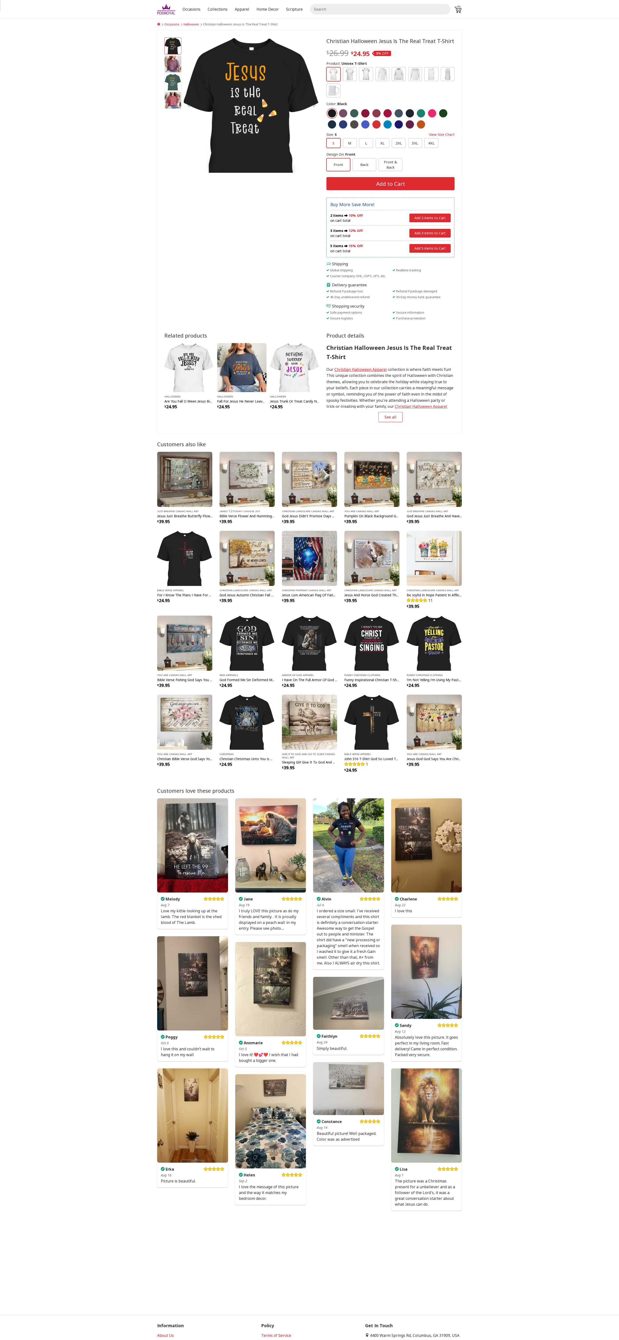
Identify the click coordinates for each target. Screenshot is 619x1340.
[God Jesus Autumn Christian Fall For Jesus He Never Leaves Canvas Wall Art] (247, 558)
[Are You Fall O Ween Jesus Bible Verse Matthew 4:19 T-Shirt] (189, 367)
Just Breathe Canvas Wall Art (178, 511)
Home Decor (268, 9)
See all (390, 417)
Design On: (340, 154)
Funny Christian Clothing (362, 675)
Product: (346, 63)
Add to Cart (390, 183)
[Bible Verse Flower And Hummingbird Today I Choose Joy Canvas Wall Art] (247, 479)
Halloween (191, 24)
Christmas (227, 754)
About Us (165, 1335)
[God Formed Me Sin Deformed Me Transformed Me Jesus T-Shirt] (247, 642)
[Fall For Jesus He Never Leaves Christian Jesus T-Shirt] (241, 367)
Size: (390, 134)
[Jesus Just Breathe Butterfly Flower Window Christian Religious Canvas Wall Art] (184, 479)
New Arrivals (229, 675)
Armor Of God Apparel (298, 675)
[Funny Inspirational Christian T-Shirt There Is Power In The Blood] (371, 642)
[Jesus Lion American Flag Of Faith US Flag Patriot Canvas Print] (309, 558)
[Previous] (204, 105)
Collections (218, 9)
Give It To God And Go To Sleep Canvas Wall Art (308, 755)
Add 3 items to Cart (430, 233)
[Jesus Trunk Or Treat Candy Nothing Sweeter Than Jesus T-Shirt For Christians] (294, 367)
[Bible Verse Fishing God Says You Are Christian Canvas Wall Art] (184, 642)
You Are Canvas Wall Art (361, 511)
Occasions (171, 24)
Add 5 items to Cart (430, 248)
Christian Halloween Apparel (360, 369)
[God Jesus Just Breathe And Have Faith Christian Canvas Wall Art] (434, 479)
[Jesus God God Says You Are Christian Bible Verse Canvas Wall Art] (434, 721)
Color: (336, 103)
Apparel (242, 9)
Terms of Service (276, 1335)
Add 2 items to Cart (430, 218)
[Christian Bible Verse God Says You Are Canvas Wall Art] (184, 721)
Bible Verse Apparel (170, 590)
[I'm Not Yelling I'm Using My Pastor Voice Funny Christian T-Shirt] (434, 642)
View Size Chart (442, 134)
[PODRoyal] (158, 24)
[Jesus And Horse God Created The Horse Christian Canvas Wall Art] (371, 558)
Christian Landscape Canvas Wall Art (308, 511)
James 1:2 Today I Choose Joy (240, 511)
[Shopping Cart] (458, 9)
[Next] (299, 105)
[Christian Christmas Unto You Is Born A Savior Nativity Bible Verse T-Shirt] (247, 721)
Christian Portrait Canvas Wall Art (306, 590)
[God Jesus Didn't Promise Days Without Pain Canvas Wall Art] (309, 479)
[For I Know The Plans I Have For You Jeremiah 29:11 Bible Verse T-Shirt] (184, 558)
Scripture (294, 9)
